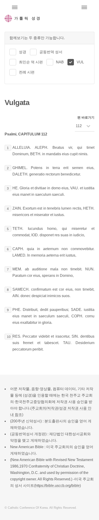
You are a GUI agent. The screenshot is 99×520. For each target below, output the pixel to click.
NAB (60, 62)
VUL (80, 62)
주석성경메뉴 (14, 7)
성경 (22, 52)
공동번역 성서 (50, 52)
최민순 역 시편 (31, 62)
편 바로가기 (85, 117)
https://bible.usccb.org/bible (57, 486)
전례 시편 (27, 72)
